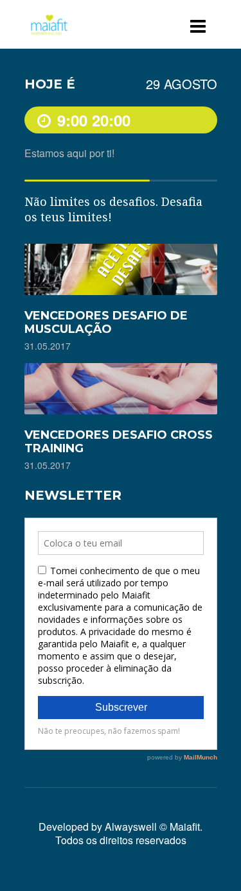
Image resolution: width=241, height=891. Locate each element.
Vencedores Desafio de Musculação (106, 322)
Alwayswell (131, 826)
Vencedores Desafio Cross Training (118, 441)
